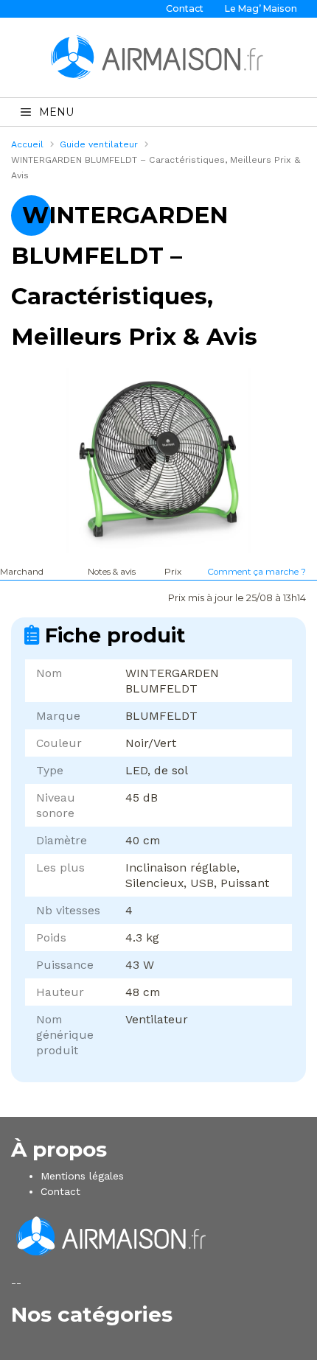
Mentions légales (82, 1176)
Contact (184, 8)
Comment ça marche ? (256, 572)
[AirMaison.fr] (158, 56)
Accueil (27, 144)
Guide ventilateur (99, 144)
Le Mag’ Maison (261, 8)
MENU (56, 112)
